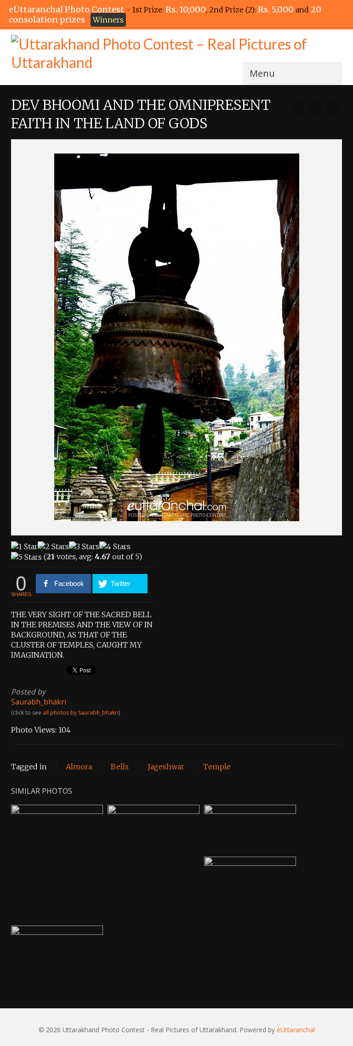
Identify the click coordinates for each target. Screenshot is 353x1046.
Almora (79, 766)
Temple (217, 766)
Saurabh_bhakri (38, 702)
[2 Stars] (53, 546)
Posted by (28, 692)
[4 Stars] (115, 546)
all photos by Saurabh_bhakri (81, 712)
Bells (120, 766)
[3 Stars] (84, 546)
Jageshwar (166, 766)
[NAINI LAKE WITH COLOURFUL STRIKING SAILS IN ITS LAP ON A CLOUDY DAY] (331, 109)
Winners (108, 19)
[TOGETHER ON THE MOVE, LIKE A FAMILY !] (296, 109)
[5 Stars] (26, 557)
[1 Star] (24, 546)
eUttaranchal (296, 1029)
